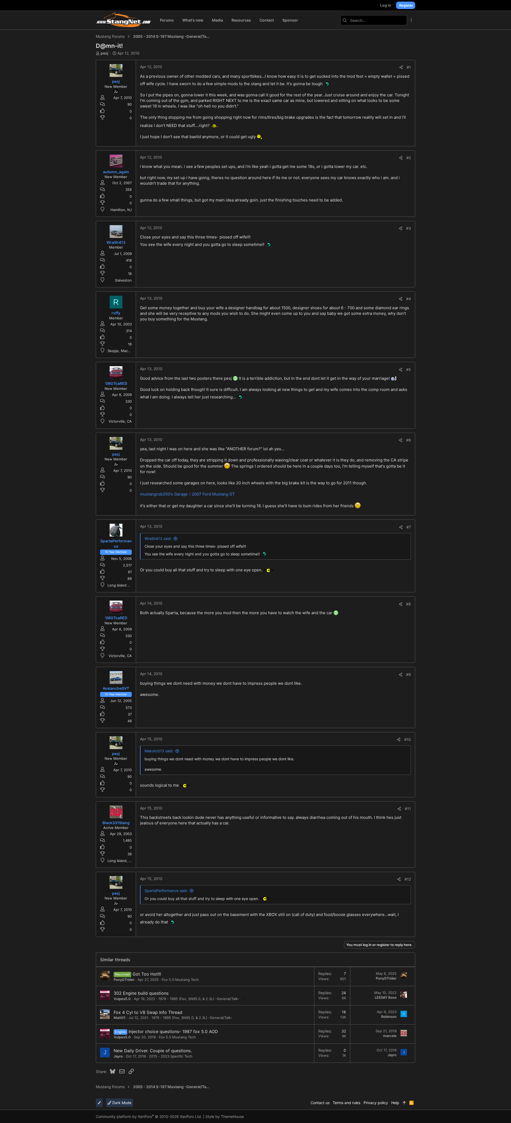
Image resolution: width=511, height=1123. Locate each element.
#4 (408, 298)
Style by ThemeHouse (224, 1116)
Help (395, 1102)
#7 (408, 527)
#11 (408, 808)
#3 (408, 228)
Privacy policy (376, 1102)
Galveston (123, 280)
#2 (408, 157)
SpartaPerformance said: (166, 890)
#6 (408, 440)
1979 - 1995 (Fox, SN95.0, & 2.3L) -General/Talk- (198, 999)
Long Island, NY (121, 860)
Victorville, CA (120, 421)
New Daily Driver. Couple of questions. (153, 1050)
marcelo (390, 1036)
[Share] (401, 67)
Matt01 (119, 1017)
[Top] (404, 1103)
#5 (408, 369)
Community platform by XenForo (149, 1116)
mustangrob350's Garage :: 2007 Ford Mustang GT (187, 494)
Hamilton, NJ (121, 210)
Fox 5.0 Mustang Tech (180, 979)
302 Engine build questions (141, 993)
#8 (408, 604)
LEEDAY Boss (386, 997)
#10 (407, 739)
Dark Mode (121, 1102)
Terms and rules (346, 1102)
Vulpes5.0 (122, 999)
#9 (408, 674)
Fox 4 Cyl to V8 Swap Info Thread (148, 1012)
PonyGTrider (124, 979)
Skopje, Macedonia (123, 351)
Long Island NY (120, 585)
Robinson (389, 1016)
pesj (104, 53)
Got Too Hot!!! (147, 974)
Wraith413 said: (158, 538)
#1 (409, 67)
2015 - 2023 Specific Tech (170, 1056)
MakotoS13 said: (159, 751)
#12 (408, 879)
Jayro (118, 1056)
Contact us (320, 1102)
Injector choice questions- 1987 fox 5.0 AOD (173, 1031)
